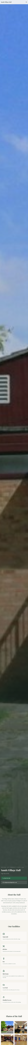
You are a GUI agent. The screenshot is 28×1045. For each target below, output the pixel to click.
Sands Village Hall (6, 2)
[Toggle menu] (26, 2)
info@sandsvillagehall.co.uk (10, 882)
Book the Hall (7, 878)
